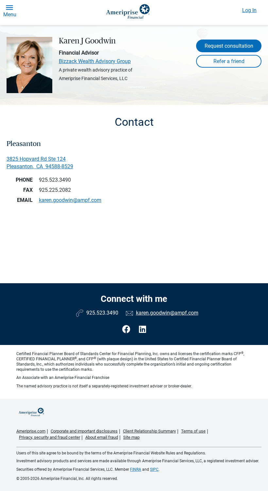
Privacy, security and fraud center (49, 437)
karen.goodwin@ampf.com (167, 313)
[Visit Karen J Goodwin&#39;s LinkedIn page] (142, 329)
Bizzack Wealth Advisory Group (95, 61)
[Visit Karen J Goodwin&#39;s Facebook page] (127, 329)
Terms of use (193, 431)
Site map (131, 437)
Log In (249, 10)
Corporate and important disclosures (84, 431)
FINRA (135, 469)
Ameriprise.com (30, 431)
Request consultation (229, 46)
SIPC (154, 469)
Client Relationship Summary (149, 431)
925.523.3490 (55, 180)
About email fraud (101, 437)
